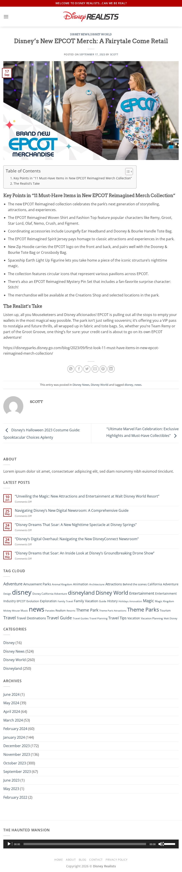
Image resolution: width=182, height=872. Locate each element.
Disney (9, 642)
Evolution (32, 601)
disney (129, 385)
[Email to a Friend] (95, 369)
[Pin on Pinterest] (103, 369)
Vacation (133, 618)
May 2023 (11, 788)
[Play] (9, 844)
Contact (96, 860)
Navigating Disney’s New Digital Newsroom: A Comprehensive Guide (72, 510)
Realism (60, 610)
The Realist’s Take (27, 183)
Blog (82, 860)
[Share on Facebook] (79, 369)
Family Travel (65, 601)
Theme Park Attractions (112, 610)
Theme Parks (143, 609)
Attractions (113, 584)
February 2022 (15, 797)
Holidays (124, 601)
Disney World (101, 34)
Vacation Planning (152, 618)
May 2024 (11, 702)
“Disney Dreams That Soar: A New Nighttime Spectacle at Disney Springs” (76, 525)
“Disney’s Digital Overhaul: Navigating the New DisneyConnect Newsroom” (77, 539)
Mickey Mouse (11, 610)
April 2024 (11, 711)
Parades (50, 610)
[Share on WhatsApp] (71, 369)
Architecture (97, 584)
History (112, 601)
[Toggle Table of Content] (127, 171)
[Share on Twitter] (87, 369)
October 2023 (14, 763)
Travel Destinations (31, 618)
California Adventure (163, 584)
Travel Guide (59, 618)
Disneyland (12, 668)
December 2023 (16, 745)
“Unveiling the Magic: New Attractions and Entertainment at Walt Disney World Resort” (87, 496)
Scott (114, 54)
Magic (148, 600)
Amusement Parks (37, 584)
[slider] (170, 844)
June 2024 (11, 694)
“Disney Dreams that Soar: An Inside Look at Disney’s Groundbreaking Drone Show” (84, 553)
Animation (80, 584)
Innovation (135, 601)
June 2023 (11, 780)
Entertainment (141, 593)
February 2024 (15, 728)
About (71, 860)
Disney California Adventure (49, 593)
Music (24, 610)
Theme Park (87, 610)
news (138, 385)
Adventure (12, 583)
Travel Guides (81, 618)
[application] (91, 844)
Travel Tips (117, 617)
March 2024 (13, 720)
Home (58, 860)
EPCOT (21, 601)
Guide (102, 601)
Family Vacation (86, 601)
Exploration (48, 601)
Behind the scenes (135, 584)
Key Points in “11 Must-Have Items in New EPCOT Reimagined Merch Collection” (73, 178)
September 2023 (17, 771)
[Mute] (161, 844)
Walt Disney (170, 618)
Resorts (71, 610)
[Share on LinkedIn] (111, 369)
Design (7, 593)
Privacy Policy (117, 860)
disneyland (81, 592)
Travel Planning (98, 618)
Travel (9, 618)
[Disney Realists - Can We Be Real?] (91, 17)
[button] (6, 16)
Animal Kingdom (62, 584)
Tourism (165, 610)
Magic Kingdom (164, 601)
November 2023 (16, 754)
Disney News (79, 34)
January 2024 (14, 737)
